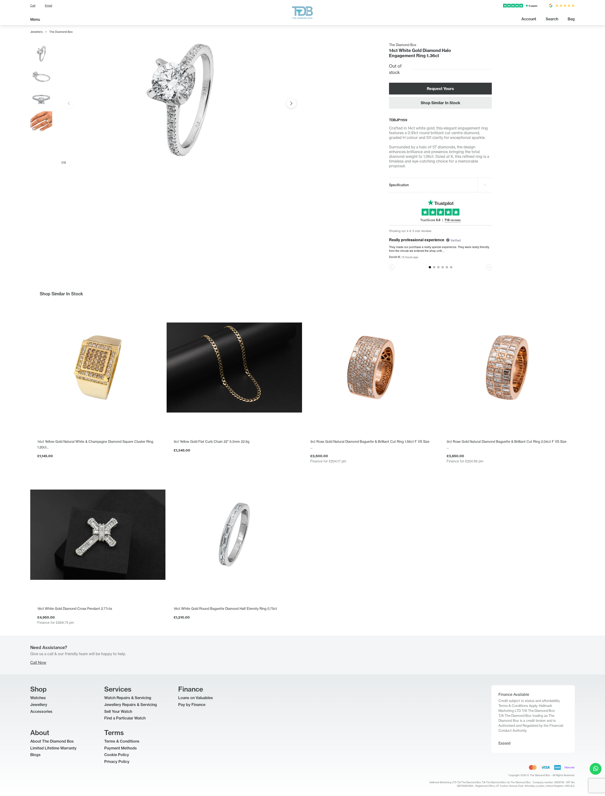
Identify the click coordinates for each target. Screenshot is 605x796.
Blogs (35, 754)
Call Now (38, 662)
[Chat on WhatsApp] (595, 769)
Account (528, 19)
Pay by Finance (191, 704)
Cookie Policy (116, 754)
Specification (399, 185)
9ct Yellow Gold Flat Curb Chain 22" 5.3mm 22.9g (211, 441)
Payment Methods (120, 748)
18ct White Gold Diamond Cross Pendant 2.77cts (74, 609)
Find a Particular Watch (125, 718)
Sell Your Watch (118, 711)
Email (48, 5)
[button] (291, 103)
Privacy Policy (117, 761)
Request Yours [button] (440, 88)
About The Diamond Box (52, 741)
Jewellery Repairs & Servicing (130, 704)
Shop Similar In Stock (440, 102)
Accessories (41, 711)
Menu (35, 19)
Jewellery (36, 32)
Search (552, 19)
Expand (504, 743)
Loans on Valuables (195, 697)
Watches (38, 697)
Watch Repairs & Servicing (127, 697)
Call (32, 5)
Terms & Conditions (121, 741)
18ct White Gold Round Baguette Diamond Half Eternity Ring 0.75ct (225, 609)
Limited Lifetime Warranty (53, 748)
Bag (571, 19)
